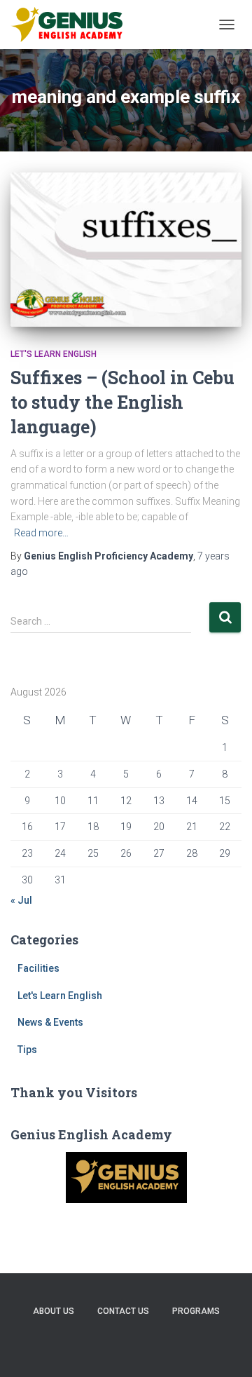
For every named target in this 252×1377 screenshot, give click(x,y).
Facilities (38, 968)
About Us (53, 1311)
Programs (196, 1311)
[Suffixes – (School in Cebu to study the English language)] (125, 249)
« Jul (21, 900)
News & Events (50, 1022)
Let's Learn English (53, 354)
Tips (27, 1049)
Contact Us (123, 1311)
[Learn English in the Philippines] (71, 24)
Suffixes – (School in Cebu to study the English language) (122, 402)
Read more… (41, 532)
